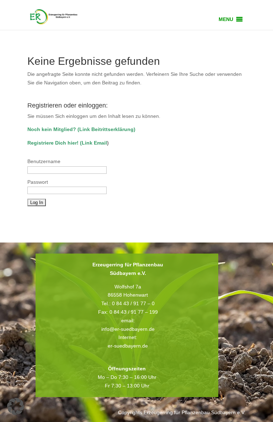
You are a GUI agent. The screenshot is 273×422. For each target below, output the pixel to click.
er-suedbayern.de (128, 346)
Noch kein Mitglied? (51, 129)
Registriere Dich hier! (53, 143)
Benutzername (43, 161)
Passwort (37, 182)
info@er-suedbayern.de (128, 329)
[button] (226, 19)
